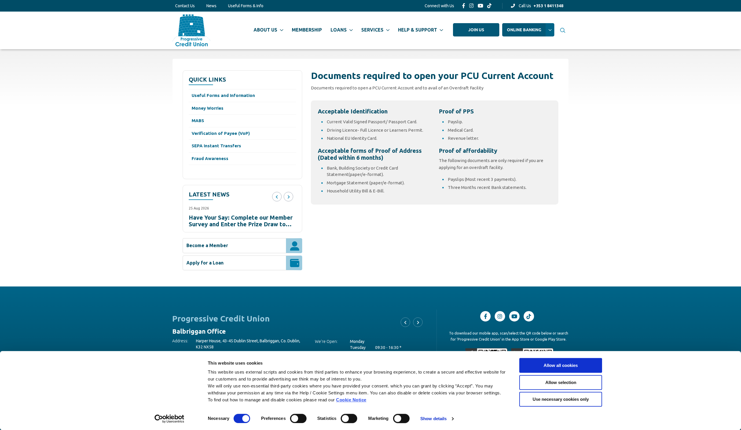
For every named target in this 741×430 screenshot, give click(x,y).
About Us (265, 29)
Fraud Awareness (210, 158)
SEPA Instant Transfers (216, 145)
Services (372, 29)
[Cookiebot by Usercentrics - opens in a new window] (169, 418)
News (211, 5)
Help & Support (417, 29)
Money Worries (207, 108)
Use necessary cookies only (561, 399)
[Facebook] (463, 5)
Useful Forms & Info (245, 5)
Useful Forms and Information (223, 95)
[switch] (298, 418)
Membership (307, 29)
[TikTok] (489, 5)
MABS (198, 120)
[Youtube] (480, 5)
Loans (339, 29)
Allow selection (560, 382)
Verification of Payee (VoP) (221, 133)
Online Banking (524, 29)
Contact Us (185, 5)
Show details (433, 418)
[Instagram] (471, 5)
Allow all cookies (561, 365)
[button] (562, 30)
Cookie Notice (351, 399)
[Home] (191, 30)
